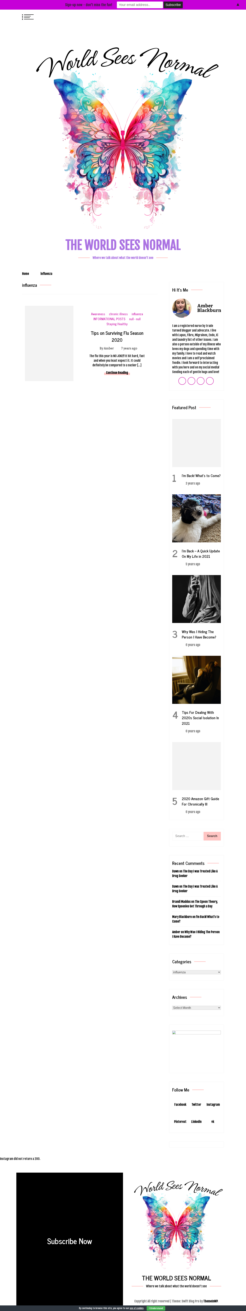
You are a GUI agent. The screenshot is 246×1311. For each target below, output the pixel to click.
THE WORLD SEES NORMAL (123, 245)
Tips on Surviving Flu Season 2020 (117, 336)
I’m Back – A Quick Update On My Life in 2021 (201, 553)
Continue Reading (117, 373)
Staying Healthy (117, 324)
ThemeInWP (210, 1301)
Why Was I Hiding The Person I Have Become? (199, 634)
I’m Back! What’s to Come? (201, 475)
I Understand (156, 1308)
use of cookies (137, 1308)
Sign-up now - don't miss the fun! (88, 5)
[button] (213, 16)
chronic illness (118, 314)
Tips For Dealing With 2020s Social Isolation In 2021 (200, 717)
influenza (137, 314)
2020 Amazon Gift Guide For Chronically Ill (200, 801)
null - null (135, 319)
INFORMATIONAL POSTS (109, 319)
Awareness (98, 314)
